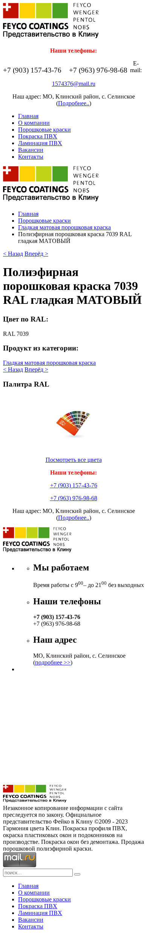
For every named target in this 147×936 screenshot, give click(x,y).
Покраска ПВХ (37, 136)
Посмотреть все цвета (74, 460)
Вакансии (30, 150)
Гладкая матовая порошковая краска (64, 227)
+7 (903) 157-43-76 (73, 485)
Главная (28, 116)
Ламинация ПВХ (40, 143)
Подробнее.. (73, 103)
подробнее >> (52, 662)
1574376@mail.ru (73, 83)
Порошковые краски (44, 129)
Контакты (30, 156)
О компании (34, 123)
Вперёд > (36, 253)
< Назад (13, 253)
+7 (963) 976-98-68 (73, 498)
